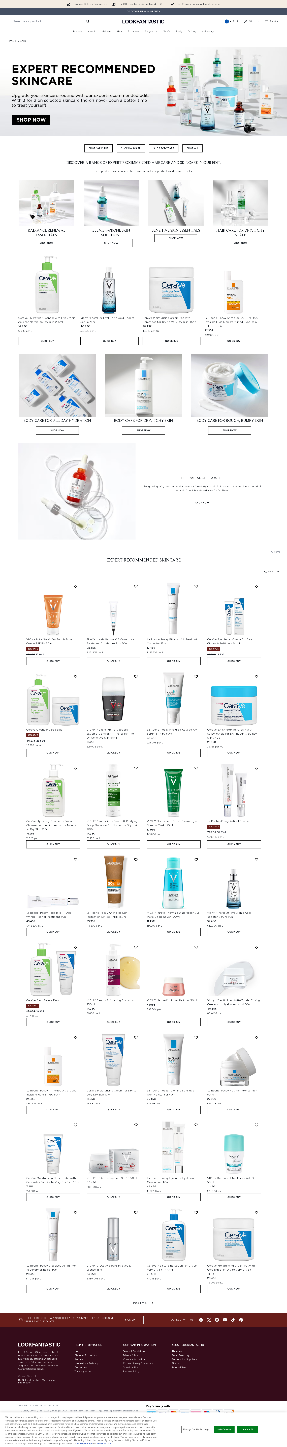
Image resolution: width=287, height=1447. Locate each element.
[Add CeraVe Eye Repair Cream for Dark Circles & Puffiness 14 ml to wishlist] (256, 586)
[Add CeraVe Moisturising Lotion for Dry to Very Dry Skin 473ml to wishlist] (196, 1212)
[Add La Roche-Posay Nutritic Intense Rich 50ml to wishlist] (256, 1037)
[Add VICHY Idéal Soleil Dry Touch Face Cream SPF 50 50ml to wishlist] (76, 586)
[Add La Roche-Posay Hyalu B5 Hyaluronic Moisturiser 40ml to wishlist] (196, 1125)
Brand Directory (180, 1355)
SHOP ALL (192, 148)
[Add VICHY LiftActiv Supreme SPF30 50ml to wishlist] (136, 1125)
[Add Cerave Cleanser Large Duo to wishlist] (76, 676)
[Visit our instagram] (217, 1320)
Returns (79, 1359)
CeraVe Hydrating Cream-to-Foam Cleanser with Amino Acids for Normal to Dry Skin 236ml (51, 825)
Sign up (130, 1319)
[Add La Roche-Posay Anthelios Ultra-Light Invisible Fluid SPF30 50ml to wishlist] (76, 1037)
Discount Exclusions (86, 1355)
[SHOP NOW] (77, 491)
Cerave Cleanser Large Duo (44, 729)
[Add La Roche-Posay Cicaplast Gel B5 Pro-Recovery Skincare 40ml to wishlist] (76, 1212)
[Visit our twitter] (209, 1320)
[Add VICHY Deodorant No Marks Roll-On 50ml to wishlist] (256, 1125)
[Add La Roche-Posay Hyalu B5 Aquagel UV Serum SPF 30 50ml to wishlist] (196, 676)
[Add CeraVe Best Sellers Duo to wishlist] (76, 947)
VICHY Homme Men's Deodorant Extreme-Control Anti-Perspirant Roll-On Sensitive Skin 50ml (112, 733)
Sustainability (130, 1367)
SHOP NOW (202, 502)
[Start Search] (88, 21)
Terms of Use (104, 1443)
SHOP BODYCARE (163, 148)
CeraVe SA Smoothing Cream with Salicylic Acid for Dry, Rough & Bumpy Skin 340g (232, 733)
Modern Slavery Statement (138, 1363)
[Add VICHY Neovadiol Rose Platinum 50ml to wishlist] (196, 947)
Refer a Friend (179, 1367)
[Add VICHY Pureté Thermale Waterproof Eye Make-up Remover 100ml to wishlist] (196, 859)
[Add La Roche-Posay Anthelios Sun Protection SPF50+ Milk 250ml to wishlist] (136, 859)
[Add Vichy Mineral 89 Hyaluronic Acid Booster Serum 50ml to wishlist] (256, 859)
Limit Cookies (224, 1429)
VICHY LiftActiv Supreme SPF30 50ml (112, 1178)
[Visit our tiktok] (233, 1320)
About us (177, 1351)
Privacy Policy (130, 1355)
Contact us (81, 1367)
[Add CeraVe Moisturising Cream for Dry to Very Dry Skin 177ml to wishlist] (136, 1037)
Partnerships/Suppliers (184, 1359)
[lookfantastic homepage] (143, 21)
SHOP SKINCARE (98, 148)
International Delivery (86, 1363)
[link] (251, 21)
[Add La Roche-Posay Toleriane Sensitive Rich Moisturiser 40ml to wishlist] (196, 1037)
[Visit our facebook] (201, 1320)
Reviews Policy (131, 1371)
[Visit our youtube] (225, 1320)
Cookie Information (134, 1359)
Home (10, 40)
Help (77, 1351)
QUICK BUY (47, 341)
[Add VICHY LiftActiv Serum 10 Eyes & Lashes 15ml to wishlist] (136, 1212)
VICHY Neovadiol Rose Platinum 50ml (172, 1000)
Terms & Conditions (134, 1351)
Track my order (83, 1371)
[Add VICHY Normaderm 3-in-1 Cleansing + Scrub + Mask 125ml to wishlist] (196, 768)
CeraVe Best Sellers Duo (42, 1000)
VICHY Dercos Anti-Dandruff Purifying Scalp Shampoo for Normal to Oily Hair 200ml (112, 825)
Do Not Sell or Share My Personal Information (36, 1381)
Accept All (247, 1429)
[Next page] (152, 1303)
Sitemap (176, 1363)
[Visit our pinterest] (241, 1320)
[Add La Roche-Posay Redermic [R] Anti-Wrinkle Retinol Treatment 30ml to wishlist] (76, 859)
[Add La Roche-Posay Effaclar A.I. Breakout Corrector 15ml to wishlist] (196, 586)
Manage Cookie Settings (196, 1429)
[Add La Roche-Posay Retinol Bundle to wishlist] (256, 768)
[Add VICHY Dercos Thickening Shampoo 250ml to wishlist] (136, 947)
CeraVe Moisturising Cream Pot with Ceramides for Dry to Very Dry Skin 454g (231, 1269)
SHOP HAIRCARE (131, 148)
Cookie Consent (27, 1376)
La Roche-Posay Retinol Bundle (228, 821)
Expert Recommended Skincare (143, 560)
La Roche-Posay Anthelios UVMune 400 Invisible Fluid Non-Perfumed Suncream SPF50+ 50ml (231, 322)
